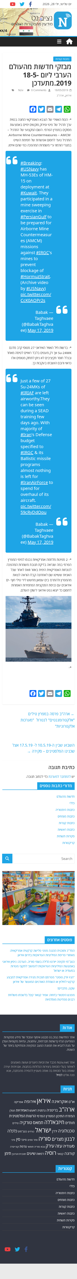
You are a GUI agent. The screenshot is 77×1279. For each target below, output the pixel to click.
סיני (13, 1139)
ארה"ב (60, 95)
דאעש (33, 1110)
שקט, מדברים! (66, 988)
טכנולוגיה (66, 1131)
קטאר (60, 1154)
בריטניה (52, 1110)
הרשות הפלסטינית (22, 1115)
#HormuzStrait (35, 276)
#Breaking (31, 163)
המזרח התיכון (65, 1116)
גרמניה (41, 1110)
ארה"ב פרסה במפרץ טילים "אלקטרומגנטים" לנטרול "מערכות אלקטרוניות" (48, 720)
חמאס (38, 1122)
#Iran (26, 434)
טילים (15, 1123)
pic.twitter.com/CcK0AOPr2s (36, 297)
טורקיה (25, 1122)
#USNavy (30, 169)
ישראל (43, 1130)
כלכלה (12, 1130)
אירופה (30, 1101)
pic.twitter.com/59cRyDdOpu (36, 509)
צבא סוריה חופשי (36, 1146)
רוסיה (50, 1152)
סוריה (44, 1138)
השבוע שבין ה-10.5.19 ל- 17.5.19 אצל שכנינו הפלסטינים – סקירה (43, 748)
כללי (72, 803)
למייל (59, 1075)
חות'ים (70, 1122)
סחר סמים (33, 1139)
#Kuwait (29, 193)
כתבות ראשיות (66, 829)
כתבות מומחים (66, 816)
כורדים (31, 1131)
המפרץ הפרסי (46, 1116)
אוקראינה (60, 1101)
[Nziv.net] (69, 41)
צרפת (23, 1146)
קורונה (69, 1153)
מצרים (58, 1139)
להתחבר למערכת (60, 776)
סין (18, 1139)
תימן (8, 1153)
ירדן (54, 1131)
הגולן (12, 1110)
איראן (68, 95)
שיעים (31, 1153)
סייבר (24, 1140)
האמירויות (22, 1110)
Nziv (21, 90)
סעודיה (69, 1146)
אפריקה (18, 1102)
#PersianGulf (33, 217)
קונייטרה (14, 1146)
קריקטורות (68, 843)
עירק (50, 1146)
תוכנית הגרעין (19, 1153)
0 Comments (38, 90)
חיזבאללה (54, 1122)
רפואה (40, 1154)
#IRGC (42, 252)
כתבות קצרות (62, 59)
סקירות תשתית (66, 836)
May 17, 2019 (40, 330)
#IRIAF (27, 393)
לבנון (70, 1138)
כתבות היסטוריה (65, 810)
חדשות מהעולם (66, 796)
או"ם (71, 1101)
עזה (58, 1146)
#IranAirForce (34, 482)
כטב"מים (22, 1131)
